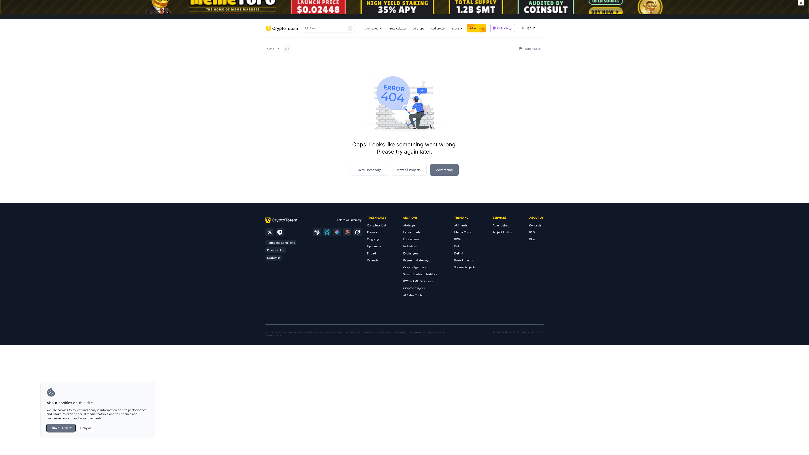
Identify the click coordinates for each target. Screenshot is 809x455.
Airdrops (418, 28)
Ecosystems (411, 239)
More (455, 28)
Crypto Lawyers (414, 288)
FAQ (532, 232)
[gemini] (337, 232)
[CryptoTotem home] (282, 32)
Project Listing (502, 232)
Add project (438, 28)
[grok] (357, 232)
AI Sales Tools (412, 295)
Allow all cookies (61, 428)
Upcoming (374, 246)
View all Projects (409, 170)
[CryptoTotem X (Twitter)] (269, 232)
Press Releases (397, 28)
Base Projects (463, 260)
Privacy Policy (275, 250)
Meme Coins (463, 232)
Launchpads (412, 232)
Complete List (376, 225)
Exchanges (410, 253)
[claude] (347, 232)
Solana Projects (465, 267)
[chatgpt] (317, 232)
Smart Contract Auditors (420, 274)
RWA (457, 239)
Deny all (86, 428)
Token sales (370, 28)
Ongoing (373, 239)
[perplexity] (327, 232)
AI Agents (460, 225)
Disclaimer (273, 258)
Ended (371, 253)
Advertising (476, 28)
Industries (410, 246)
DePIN (458, 253)
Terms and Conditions (281, 243)
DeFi (457, 246)
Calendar (373, 260)
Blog (532, 239)
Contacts (535, 225)
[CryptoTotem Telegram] (280, 232)
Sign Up (530, 28)
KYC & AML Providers (418, 281)
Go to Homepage (369, 170)
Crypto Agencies (414, 267)
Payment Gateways (416, 260)
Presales (373, 232)
